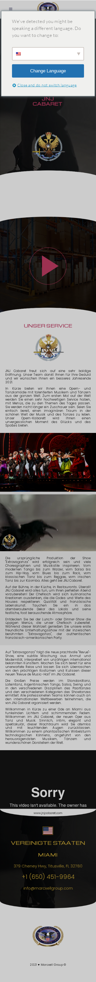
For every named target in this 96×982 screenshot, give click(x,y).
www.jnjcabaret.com (48, 813)
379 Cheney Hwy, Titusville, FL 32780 (48, 866)
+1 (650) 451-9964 (48, 877)
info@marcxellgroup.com (48, 888)
